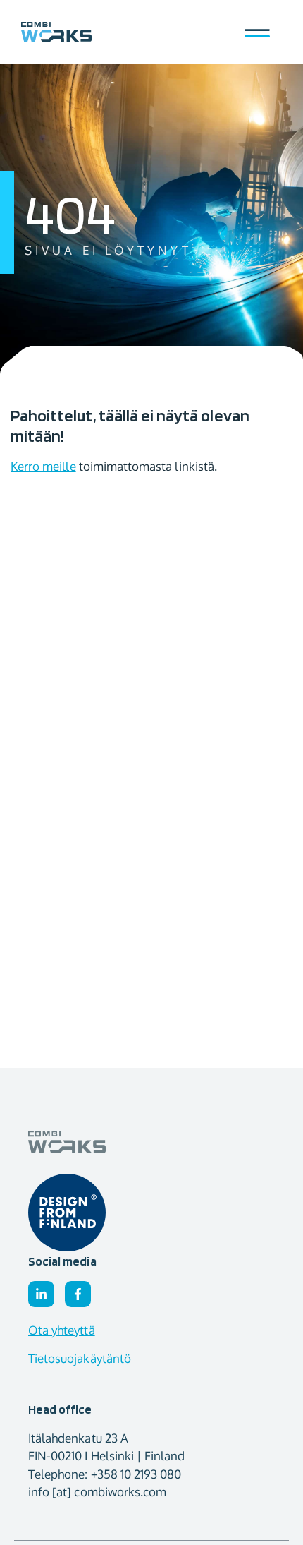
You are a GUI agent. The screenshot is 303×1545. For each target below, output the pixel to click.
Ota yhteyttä (61, 1330)
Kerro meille (43, 466)
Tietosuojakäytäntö (79, 1358)
